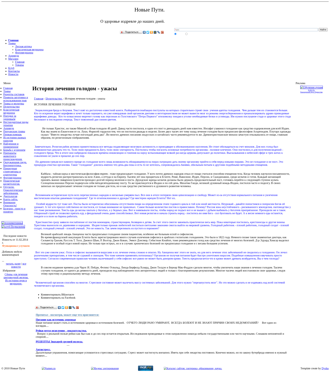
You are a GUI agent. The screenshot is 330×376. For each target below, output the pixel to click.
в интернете (193, 34)
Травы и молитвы (13, 103)
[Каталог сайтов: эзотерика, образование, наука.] (193, 368)
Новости (13, 74)
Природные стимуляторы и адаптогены (12, 171)
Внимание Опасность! (10, 204)
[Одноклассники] (151, 32)
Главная (13, 40)
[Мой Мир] (155, 32)
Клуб (11, 68)
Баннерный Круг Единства (311, 92)
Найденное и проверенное (11, 145)
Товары (19, 64)
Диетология (10, 196)
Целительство (11, 106)
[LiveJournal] (159, 32)
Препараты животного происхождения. (12, 156)
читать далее (13, 263)
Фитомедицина (24, 52)
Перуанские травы (14, 131)
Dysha (325, 368)
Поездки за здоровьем (9, 117)
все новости (18, 265)
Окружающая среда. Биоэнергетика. (15, 164)
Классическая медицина (29, 49)
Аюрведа (13, 55)
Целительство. (54, 98)
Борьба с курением (14, 149)
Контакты (14, 71)
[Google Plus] (162, 32)
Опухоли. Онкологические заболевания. (13, 190)
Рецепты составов (13, 94)
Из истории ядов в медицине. (16, 282)
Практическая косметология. (11, 182)
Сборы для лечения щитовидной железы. (16, 276)
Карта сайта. (10, 199)
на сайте (180, 34)
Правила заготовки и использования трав (15, 99)
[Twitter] (148, 32)
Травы (12, 43)
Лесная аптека (23, 46)
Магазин (13, 58)
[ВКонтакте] (144, 32)
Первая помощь (12, 134)
